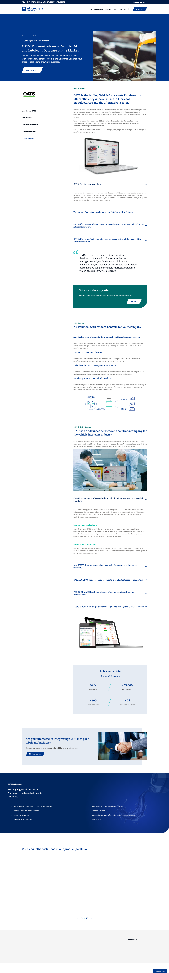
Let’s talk (133, 301)
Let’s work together (96, 9)
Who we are (111, 939)
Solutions (108, 9)
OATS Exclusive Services (30, 125)
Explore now (71, 905)
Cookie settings (160, 971)
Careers (109, 944)
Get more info (31, 70)
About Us (123, 9)
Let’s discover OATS (29, 111)
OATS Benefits (27, 118)
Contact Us (92, 905)
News (115, 9)
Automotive (25, 36)
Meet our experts (35, 754)
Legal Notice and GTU (103, 958)
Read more (28, 905)
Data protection (89, 958)
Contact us (139, 9)
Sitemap (79, 958)
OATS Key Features (29, 131)
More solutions (29, 138)
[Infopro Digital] (24, 959)
